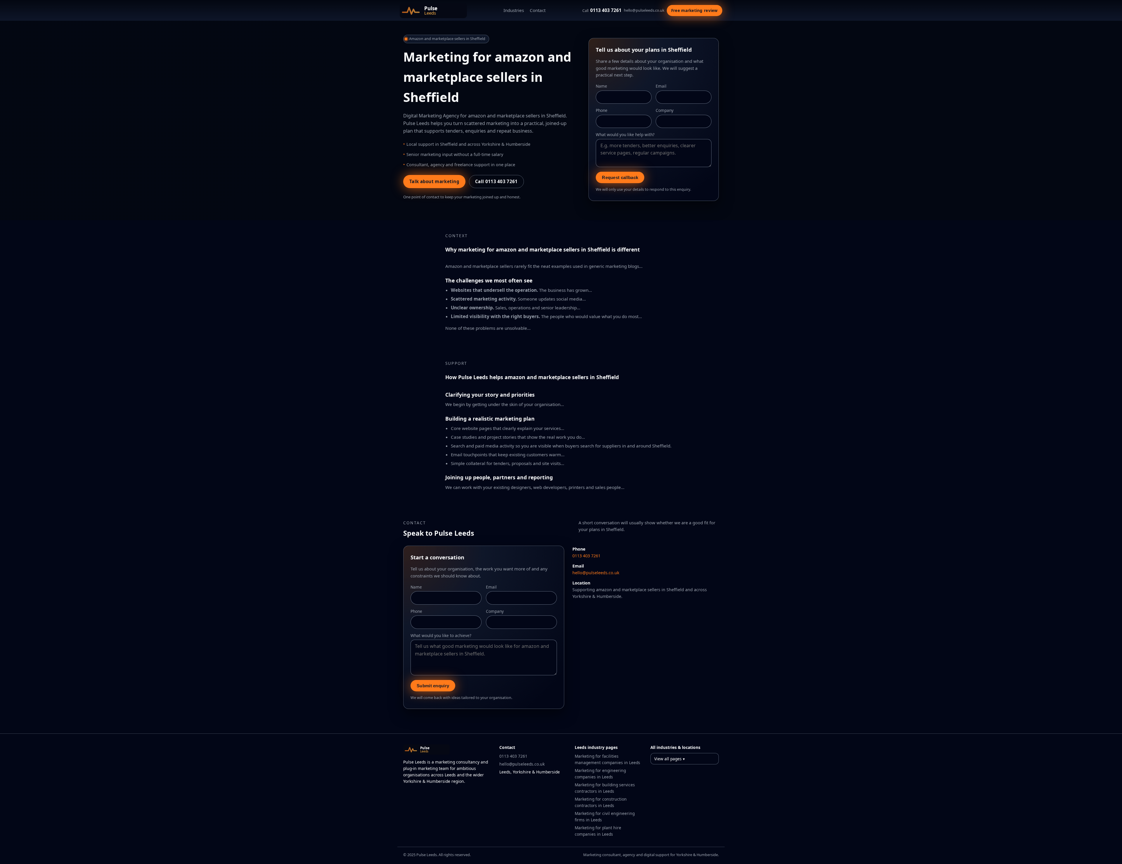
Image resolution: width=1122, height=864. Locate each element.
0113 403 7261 (601, 10)
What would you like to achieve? (441, 635)
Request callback (620, 177)
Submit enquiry (433, 685)
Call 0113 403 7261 (496, 181)
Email (661, 86)
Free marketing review (694, 10)
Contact (538, 10)
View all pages (668, 758)
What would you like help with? (625, 134)
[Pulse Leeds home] (433, 10)
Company (664, 110)
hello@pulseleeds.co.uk (644, 10)
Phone (601, 110)
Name (601, 86)
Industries (513, 10)
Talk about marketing (434, 181)
